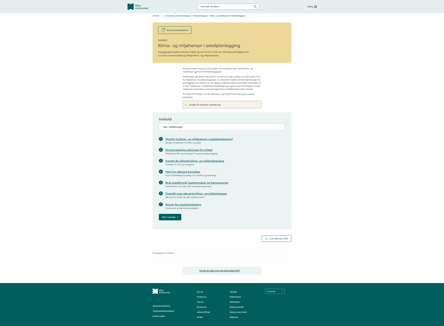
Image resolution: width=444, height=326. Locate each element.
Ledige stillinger (203, 312)
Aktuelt (200, 317)
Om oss (200, 291)
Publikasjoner (235, 297)
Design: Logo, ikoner (238, 312)
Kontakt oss (201, 297)
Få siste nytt (202, 307)
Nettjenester (235, 302)
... (162, 16)
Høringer (233, 291)
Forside (156, 16)
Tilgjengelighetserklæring (163, 311)
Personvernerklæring (161, 306)
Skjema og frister (237, 307)
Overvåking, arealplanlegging (178, 16)
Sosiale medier (159, 316)
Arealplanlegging (200, 16)
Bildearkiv (234, 317)
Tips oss (200, 302)
